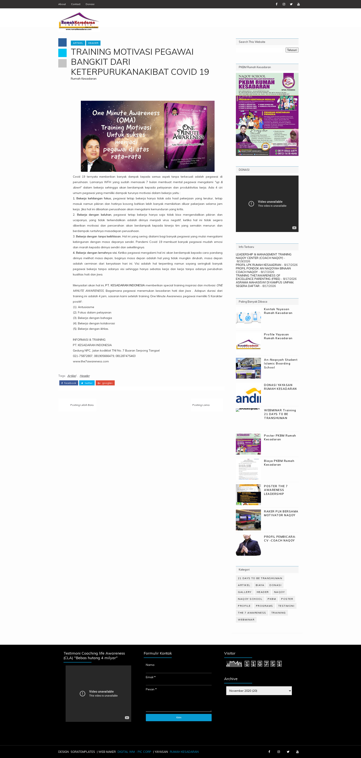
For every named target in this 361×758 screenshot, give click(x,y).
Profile (244, 605)
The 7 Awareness (252, 612)
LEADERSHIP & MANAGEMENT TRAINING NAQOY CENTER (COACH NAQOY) (263, 256)
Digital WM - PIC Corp (134, 752)
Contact (75, 4)
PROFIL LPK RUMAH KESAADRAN (258, 265)
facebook (70, 383)
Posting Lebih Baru (82, 404)
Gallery (245, 592)
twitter (88, 383)
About (62, 4)
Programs (264, 605)
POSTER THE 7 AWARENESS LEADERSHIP (276, 489)
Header (93, 43)
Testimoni (286, 605)
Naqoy (279, 592)
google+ (107, 383)
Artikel (78, 43)
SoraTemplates (83, 752)
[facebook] (276, 4)
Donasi (90, 4)
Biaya (260, 585)
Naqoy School (250, 598)
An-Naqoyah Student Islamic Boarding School (280, 363)
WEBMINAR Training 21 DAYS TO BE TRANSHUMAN (280, 414)
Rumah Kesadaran (84, 78)
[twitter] (291, 4)
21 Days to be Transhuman (260, 578)
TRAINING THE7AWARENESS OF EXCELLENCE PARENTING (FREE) (258, 277)
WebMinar (246, 619)
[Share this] (62, 42)
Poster (287, 598)
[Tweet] (62, 53)
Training (278, 612)
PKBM (272, 598)
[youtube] (298, 4)
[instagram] (284, 4)
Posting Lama (201, 404)
